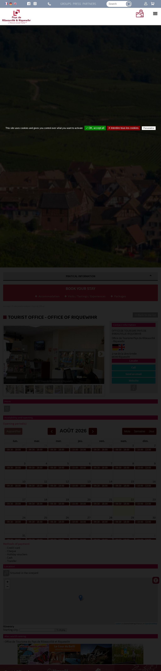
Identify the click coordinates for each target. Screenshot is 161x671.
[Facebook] (28, 4)
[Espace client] (145, 4)
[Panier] (152, 4)
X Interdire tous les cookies (123, 128)
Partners (89, 4)
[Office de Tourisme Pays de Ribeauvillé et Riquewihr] (16, 22)
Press (77, 4)
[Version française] (6, 3)
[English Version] (15, 3)
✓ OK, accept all (95, 128)
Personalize (148, 128)
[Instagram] (35, 4)
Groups (65, 4)
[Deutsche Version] (11, 3)
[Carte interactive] (140, 16)
